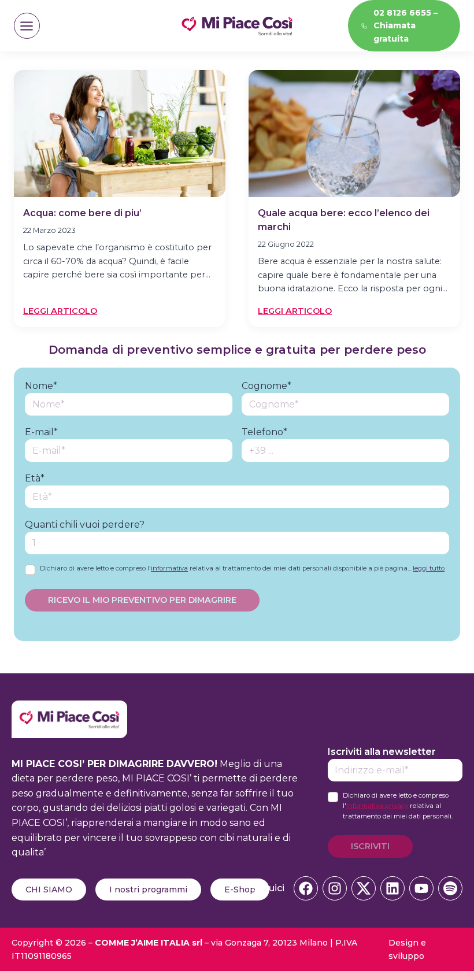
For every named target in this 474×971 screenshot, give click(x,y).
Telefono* (264, 432)
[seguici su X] (363, 888)
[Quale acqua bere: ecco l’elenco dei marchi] (354, 133)
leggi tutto (429, 568)
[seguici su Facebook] (306, 888)
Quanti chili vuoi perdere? (85, 524)
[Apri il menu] (27, 26)
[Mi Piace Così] (69, 707)
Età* (35, 478)
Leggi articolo (60, 311)
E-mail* (41, 432)
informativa (169, 568)
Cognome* (266, 385)
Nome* (41, 385)
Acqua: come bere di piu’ (82, 212)
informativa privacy (377, 806)
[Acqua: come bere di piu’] (119, 133)
